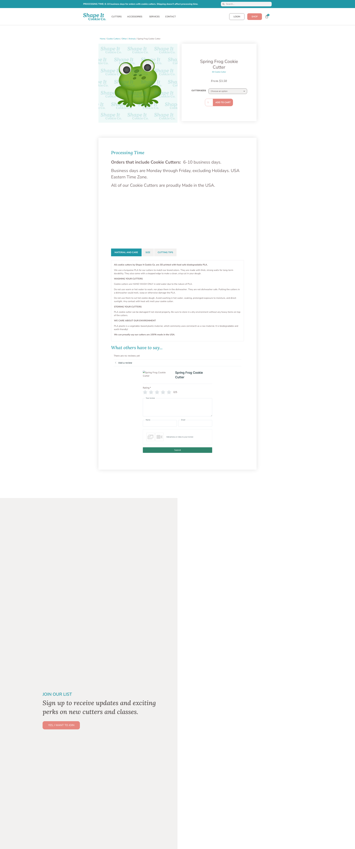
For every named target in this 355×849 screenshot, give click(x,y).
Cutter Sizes (199, 90)
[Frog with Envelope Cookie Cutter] (123, 215)
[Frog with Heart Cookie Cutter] (177, 215)
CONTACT (170, 16)
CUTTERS (116, 16)
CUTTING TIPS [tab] (165, 252)
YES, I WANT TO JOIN (61, 725)
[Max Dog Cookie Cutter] (231, 215)
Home (102, 38)
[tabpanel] (177, 300)
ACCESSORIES (134, 16)
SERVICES (154, 16)
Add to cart (223, 102)
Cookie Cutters (113, 38)
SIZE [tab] (147, 252)
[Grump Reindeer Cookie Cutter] (204, 215)
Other (124, 38)
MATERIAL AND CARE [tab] (126, 252)
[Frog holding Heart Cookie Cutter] (150, 215)
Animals (132, 38)
